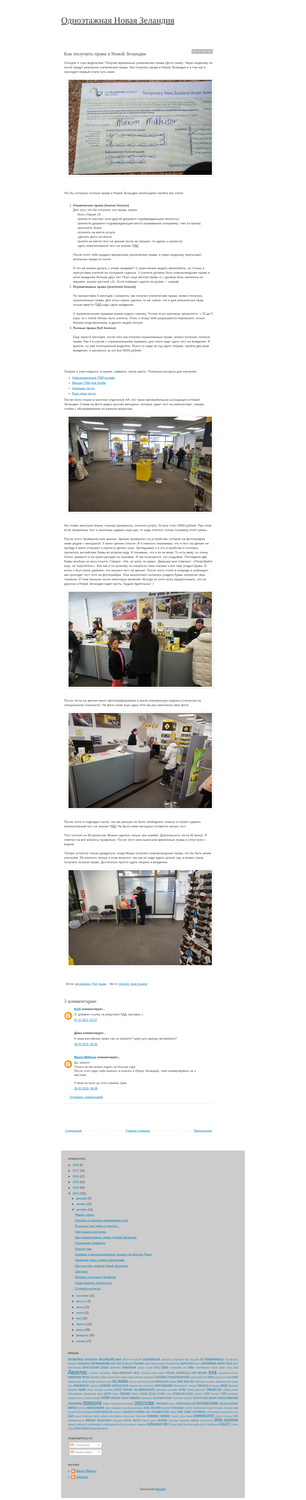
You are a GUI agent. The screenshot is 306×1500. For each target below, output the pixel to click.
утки (235, 1415)
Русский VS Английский (80, 1411)
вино (235, 1363)
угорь (182, 1416)
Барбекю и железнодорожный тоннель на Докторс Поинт (113, 1254)
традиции (140, 1416)
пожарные (146, 1397)
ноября (81, 1204)
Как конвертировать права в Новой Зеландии (105, 1237)
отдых (161, 1393)
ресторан (178, 1407)
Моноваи (73, 1389)
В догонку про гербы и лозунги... (97, 1226)
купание (105, 1385)
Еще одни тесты (84, 393)
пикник (97, 1397)
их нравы (120, 1381)
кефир (173, 1381)
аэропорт (166, 1359)
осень (144, 1393)
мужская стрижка (103, 1389)
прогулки (144, 1402)
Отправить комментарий (86, 1097)
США (71, 1415)
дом (193, 1372)
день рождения (122, 1372)
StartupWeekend (99, 1428)
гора (156, 1367)
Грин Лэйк (232, 1367)
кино (187, 1381)
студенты (198, 1411)
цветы (145, 1420)
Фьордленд (104, 1419)
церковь (162, 1419)
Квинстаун (162, 1381)
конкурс (211, 1381)
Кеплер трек (83, 1249)
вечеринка (209, 1363)
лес (140, 1385)
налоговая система (166, 1389)
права (102, 983)
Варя (147, 1363)
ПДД (94, 983)
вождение (115, 1367)
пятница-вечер (228, 1403)
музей (118, 1389)
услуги (218, 1416)
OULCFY (225, 1424)
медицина (214, 1385)
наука (182, 1389)
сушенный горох (229, 1411)
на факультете (144, 1389)
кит (192, 1381)
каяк (152, 1381)
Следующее (73, 1130)
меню (224, 1385)
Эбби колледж (226, 1420)
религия (166, 1407)
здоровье (160, 1376)
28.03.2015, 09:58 (85, 1088)
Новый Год (214, 1389)
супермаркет (213, 1411)
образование (75, 1393)
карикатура (143, 1381)
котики (234, 1381)
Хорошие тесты (83, 388)
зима (211, 1376)
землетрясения (198, 1377)
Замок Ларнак (135, 1377)
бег (202, 1358)
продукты (162, 1403)
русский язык (231, 1407)
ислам (91, 1381)
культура (94, 1385)
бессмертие (231, 1359)
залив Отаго (113, 1377)
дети (137, 1372)
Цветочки (81, 1271)
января (81, 1341)
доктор (170, 1372)
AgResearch (154, 1424)
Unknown (82, 1477)
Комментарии (82, 1452)
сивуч (148, 1411)
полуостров (200, 1397)
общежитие (89, 1393)
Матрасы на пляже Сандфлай (95, 1277)
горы (190, 1367)
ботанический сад (103, 1363)
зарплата (149, 1377)
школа (195, 1419)
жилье (86, 1376)
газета (141, 1367)
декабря (82, 1198)
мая (79, 1318)
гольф (149, 1367)
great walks (193, 1424)
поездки (134, 1397)
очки (168, 1393)
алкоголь (91, 1359)
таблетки (87, 1416)
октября (82, 1209)
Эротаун (124, 1424)
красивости (81, 1385)
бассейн (194, 1359)
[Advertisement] (138, 1116)
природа (92, 1402)
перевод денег (76, 1397)
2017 (76, 1170)
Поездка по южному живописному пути (101, 1220)
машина (203, 1385)
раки (107, 1407)
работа (72, 1407)
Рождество (199, 1407)
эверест (72, 1424)
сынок (78, 1416)
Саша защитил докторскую (93, 1283)
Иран (85, 1381)
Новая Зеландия (196, 1389)
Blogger (161, 1489)
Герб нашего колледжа (90, 1231)
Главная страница (138, 1130)
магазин (167, 1385)
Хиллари (117, 1420)
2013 (76, 1193)
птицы (171, 1403)
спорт (188, 1411)
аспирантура (151, 1359)
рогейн (188, 1407)
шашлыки (184, 1420)
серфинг (139, 1411)
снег (180, 1411)
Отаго (152, 1393)
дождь (161, 1372)
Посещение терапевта (90, 1243)
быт (118, 1362)
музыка (127, 1389)
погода (115, 1397)
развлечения (95, 1407)
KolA (77, 1009)
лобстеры (148, 1385)
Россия (210, 1407)
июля (80, 1307)
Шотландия (206, 1420)
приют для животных (114, 1403)
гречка (214, 1367)
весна (198, 1363)
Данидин (77, 1371)
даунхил (93, 1372)
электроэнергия (110, 1424)
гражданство (202, 1367)
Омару (135, 1393)
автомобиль (82, 983)
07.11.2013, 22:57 (85, 1020)
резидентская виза (132, 1407)
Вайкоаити (128, 1363)
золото (218, 1377)
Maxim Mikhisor (85, 1057)
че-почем (173, 1420)
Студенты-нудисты (88, 1288)
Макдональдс (181, 1385)
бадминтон (178, 1359)
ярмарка (141, 1424)
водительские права (95, 1367)
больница (84, 1362)
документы (183, 1372)
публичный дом (186, 1403)
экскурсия (82, 1424)
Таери (96, 1416)
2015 (76, 1182)
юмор (133, 1424)
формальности (76, 1420)
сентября (82, 1295)
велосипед (187, 1362)
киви (180, 1381)
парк (207, 1393)
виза (229, 1362)
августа (81, 1301)
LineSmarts (213, 1424)
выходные (129, 1367)
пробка (130, 1403)
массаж (193, 1385)
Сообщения (81, 1445)
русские (219, 1407)
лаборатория (119, 1385)
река (146, 1407)
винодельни (74, 1367)
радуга (82, 1407)
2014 (76, 1187)
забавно (95, 1377)
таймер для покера (110, 1416)
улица (189, 1416)
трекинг (165, 1415)
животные (74, 1376)
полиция (187, 1397)
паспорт (215, 1393)
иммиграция (74, 1381)
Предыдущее (203, 1130)
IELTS (203, 1424)
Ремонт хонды (84, 1214)
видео (221, 1363)
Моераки (233, 1385)
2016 (76, 1176)
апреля (81, 1324)
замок (124, 1377)
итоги (109, 1381)
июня (80, 1312)
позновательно (162, 1397)
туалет (175, 1416)
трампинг (153, 1415)
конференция (223, 1381)
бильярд (72, 1363)
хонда (127, 1419)
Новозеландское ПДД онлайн (93, 377)
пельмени (233, 1393)
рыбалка (106, 1411)
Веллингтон (173, 1363)
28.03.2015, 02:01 (85, 1044)
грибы (222, 1367)
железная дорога (228, 1372)
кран (70, 1385)
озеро (107, 1393)
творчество (128, 1416)
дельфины (105, 1372)
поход (213, 1397)
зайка (103, 1377)
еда (213, 1371)
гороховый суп (178, 1367)
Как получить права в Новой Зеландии (101, 1266)
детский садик (149, 1372)
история (100, 1381)
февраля (82, 1335)
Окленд (125, 1393)
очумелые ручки (182, 1393)
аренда (127, 1359)
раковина (116, 1407)
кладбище (200, 1381)
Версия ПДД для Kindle (89, 383)
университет (204, 1415)
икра (235, 1376)
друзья (202, 1372)
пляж (105, 1397)
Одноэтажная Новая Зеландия (117, 20)
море (82, 1389)
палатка (198, 1393)
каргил (132, 1381)
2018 (76, 1165)
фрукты (90, 1420)
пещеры (88, 1397)
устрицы (227, 1416)
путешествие (207, 1403)
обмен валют (230, 1389)
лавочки (133, 1385)
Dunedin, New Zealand (133, 983)
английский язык (110, 1359)
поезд (125, 1397)
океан (115, 1393)
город (164, 1367)
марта (80, 1329)
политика (178, 1397)
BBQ (166, 1423)
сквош (173, 1411)
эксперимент (95, 1424)
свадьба (128, 1411)
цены (153, 1420)
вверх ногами (158, 1363)
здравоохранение (178, 1376)
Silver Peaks (81, 1427)
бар (187, 1359)
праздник (232, 1397)
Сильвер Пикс (161, 1411)
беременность (214, 1359)
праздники (75, 1403)
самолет (117, 1411)
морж (90, 1389)
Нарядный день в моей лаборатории (99, 1260)
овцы (100, 1393)
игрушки (227, 1377)
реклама (156, 1407)
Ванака (139, 1362)
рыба (97, 1411)
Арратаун (136, 1359)
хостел (137, 1419)
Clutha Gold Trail (178, 1424)
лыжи (157, 1385)
